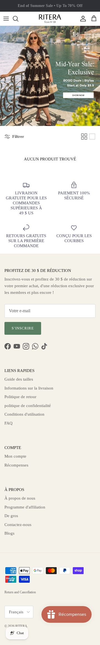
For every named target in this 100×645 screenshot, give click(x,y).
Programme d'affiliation (24, 507)
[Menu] (6, 19)
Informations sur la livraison (28, 388)
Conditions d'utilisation (24, 414)
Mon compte (15, 456)
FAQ (8, 423)
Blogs (9, 533)
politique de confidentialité (27, 405)
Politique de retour (20, 397)
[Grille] (84, 136)
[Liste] (92, 136)
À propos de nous (19, 498)
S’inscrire (23, 328)
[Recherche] (18, 19)
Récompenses (16, 465)
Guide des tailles (18, 379)
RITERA (21, 626)
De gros (11, 515)
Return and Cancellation (20, 592)
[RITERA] (50, 18)
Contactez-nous (17, 524)
